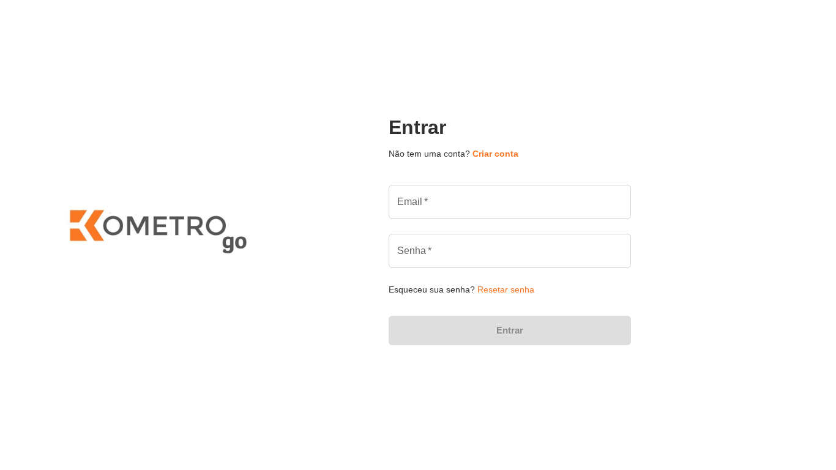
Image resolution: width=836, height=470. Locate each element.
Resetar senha (505, 289)
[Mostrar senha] (625, 251)
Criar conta (495, 154)
